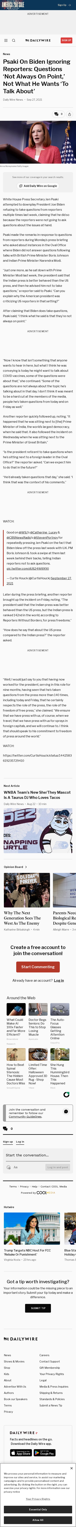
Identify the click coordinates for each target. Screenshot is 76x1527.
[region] (38, 1495)
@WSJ (23, 532)
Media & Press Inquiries (53, 1386)
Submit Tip (38, 1308)
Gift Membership (49, 1367)
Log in (59, 980)
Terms (8, 1405)
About (7, 1380)
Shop (7, 1367)
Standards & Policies (52, 1399)
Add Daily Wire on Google (40, 185)
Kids (6, 1374)
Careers (44, 1355)
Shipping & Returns (51, 1392)
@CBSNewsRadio (19, 537)
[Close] (72, 1468)
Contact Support (49, 1361)
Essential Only (38, 1509)
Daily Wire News (13, 99)
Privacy (8, 1411)
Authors (9, 1392)
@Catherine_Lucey (43, 532)
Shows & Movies (14, 1361)
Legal (42, 1380)
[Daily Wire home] (38, 40)
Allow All (37, 1520)
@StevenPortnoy (46, 537)
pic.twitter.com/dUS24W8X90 (28, 568)
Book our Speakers (15, 1399)
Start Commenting (38, 967)
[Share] (69, 114)
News (7, 1355)
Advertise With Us (15, 1386)
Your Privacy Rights (51, 1374)
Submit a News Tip (50, 1405)
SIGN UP (66, 40)
